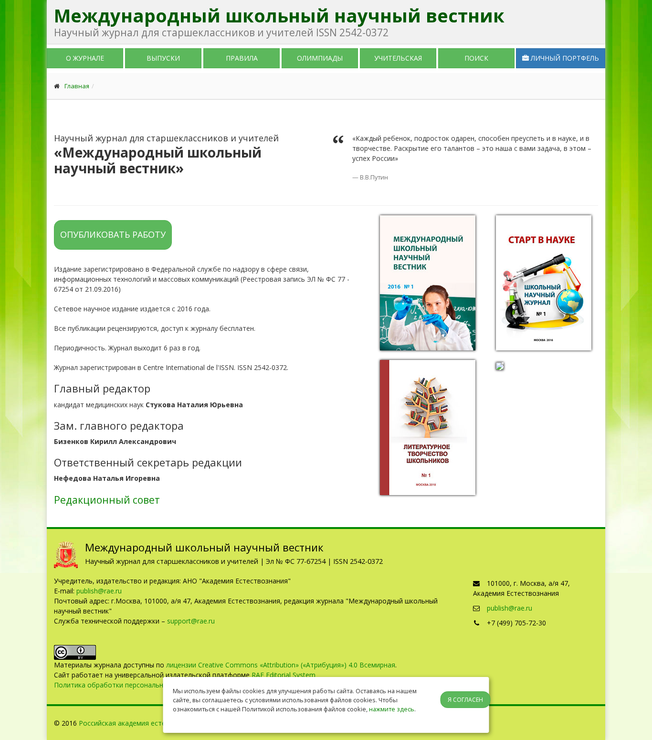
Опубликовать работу (113, 234)
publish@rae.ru (99, 590)
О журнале (85, 58)
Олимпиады (320, 58)
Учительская (398, 58)
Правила (242, 58)
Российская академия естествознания (141, 723)
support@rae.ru (191, 620)
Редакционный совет (107, 500)
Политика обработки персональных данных (125, 684)
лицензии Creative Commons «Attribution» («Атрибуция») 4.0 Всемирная (280, 664)
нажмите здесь (391, 709)
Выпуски (163, 58)
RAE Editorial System (283, 674)
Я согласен (465, 700)
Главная (76, 86)
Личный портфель (564, 58)
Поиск (476, 58)
